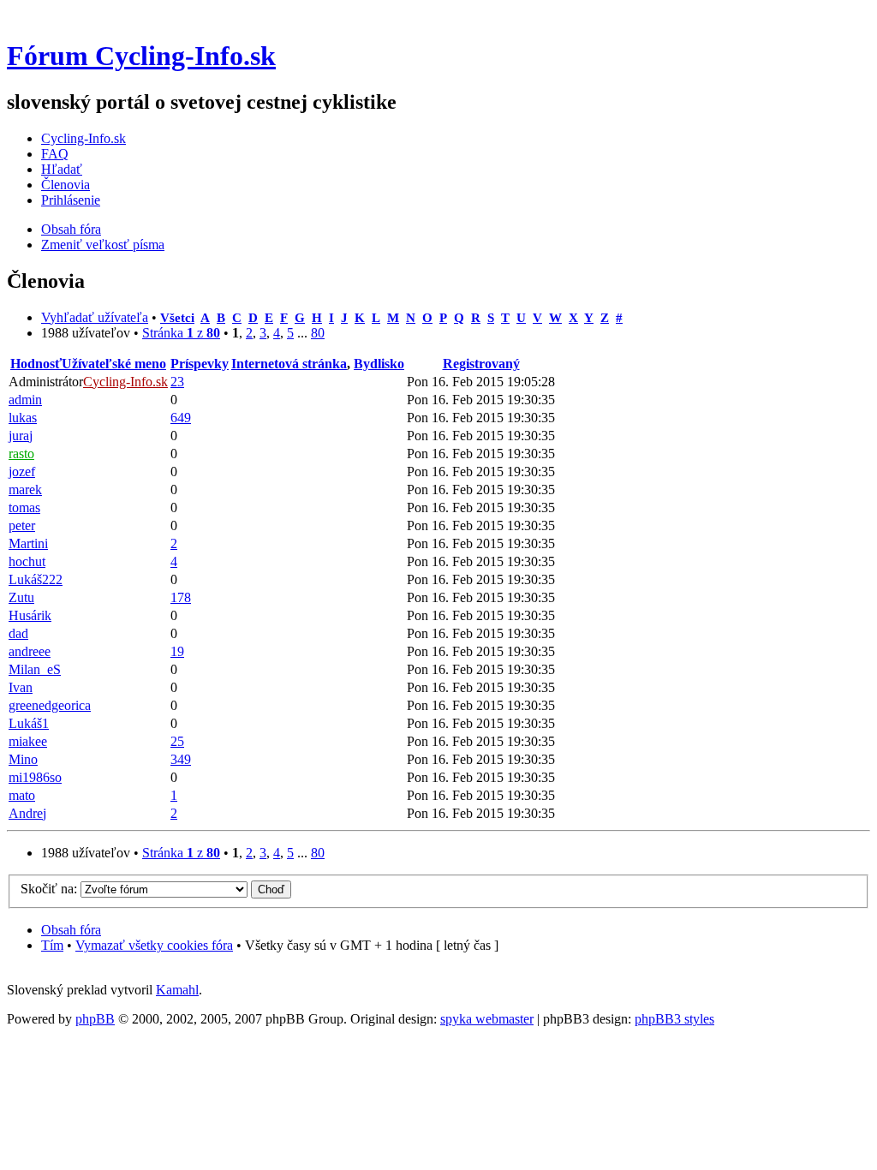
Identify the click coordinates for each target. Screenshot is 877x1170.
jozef (22, 471)
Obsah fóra (71, 229)
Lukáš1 (29, 723)
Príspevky (199, 363)
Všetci (177, 317)
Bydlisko (379, 363)
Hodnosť (36, 363)
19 (177, 651)
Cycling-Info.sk (83, 138)
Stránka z (181, 332)
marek (25, 489)
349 (180, 759)
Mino (23, 759)
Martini (28, 543)
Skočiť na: (49, 888)
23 (177, 381)
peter (22, 525)
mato (22, 795)
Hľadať (61, 169)
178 (180, 597)
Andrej (27, 813)
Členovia (65, 184)
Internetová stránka (289, 363)
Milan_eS (35, 669)
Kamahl (177, 989)
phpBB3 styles (674, 1019)
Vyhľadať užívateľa (94, 317)
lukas (23, 417)
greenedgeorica (50, 705)
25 (177, 741)
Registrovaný (481, 363)
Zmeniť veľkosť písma (102, 244)
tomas (24, 507)
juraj (21, 435)
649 (180, 417)
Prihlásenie (70, 200)
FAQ (55, 153)
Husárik (30, 615)
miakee (28, 741)
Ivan (21, 687)
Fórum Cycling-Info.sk (141, 55)
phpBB (95, 1019)
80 (318, 332)
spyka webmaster (487, 1019)
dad (18, 633)
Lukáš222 (36, 579)
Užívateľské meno (114, 363)
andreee (30, 651)
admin (25, 399)
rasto (21, 453)
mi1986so (35, 777)
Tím (52, 945)
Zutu (21, 597)
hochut (27, 561)
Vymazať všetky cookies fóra (154, 945)
